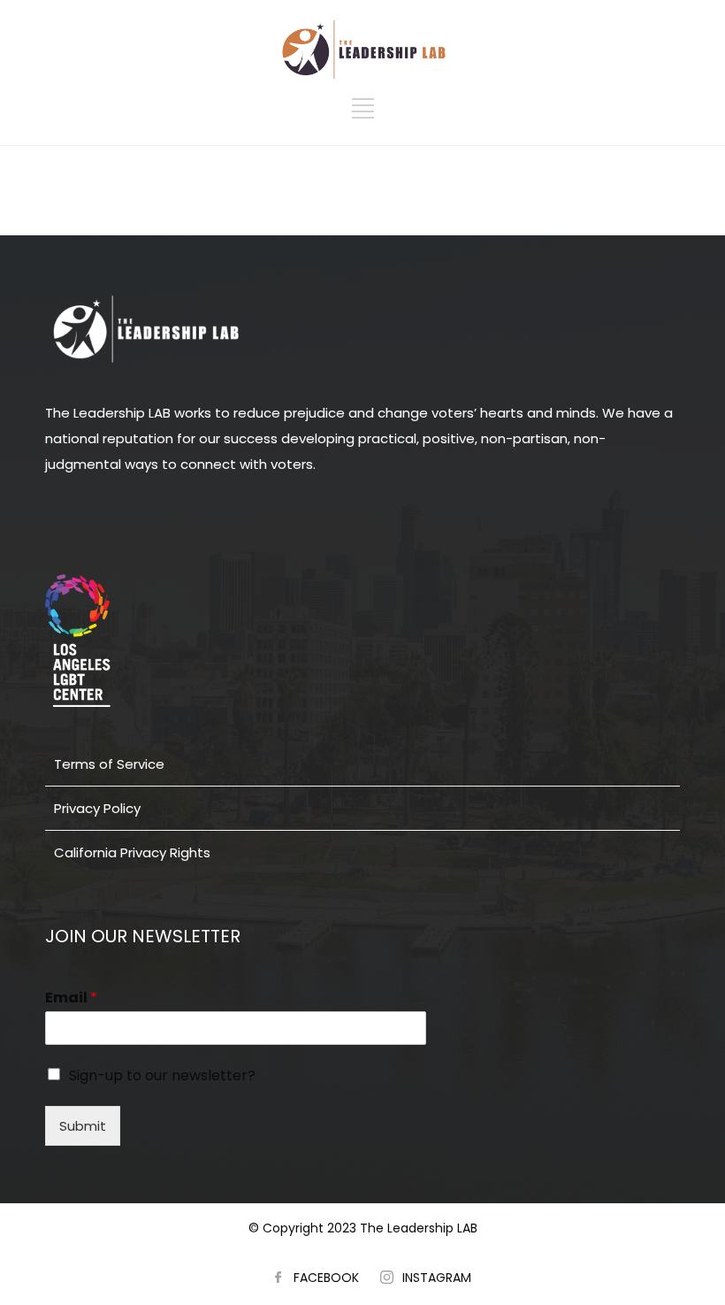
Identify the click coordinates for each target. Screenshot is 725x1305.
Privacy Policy (97, 808)
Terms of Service (109, 764)
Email (71, 998)
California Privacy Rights (132, 852)
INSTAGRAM (436, 1277)
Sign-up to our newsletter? (162, 1075)
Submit (82, 1126)
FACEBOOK (326, 1277)
